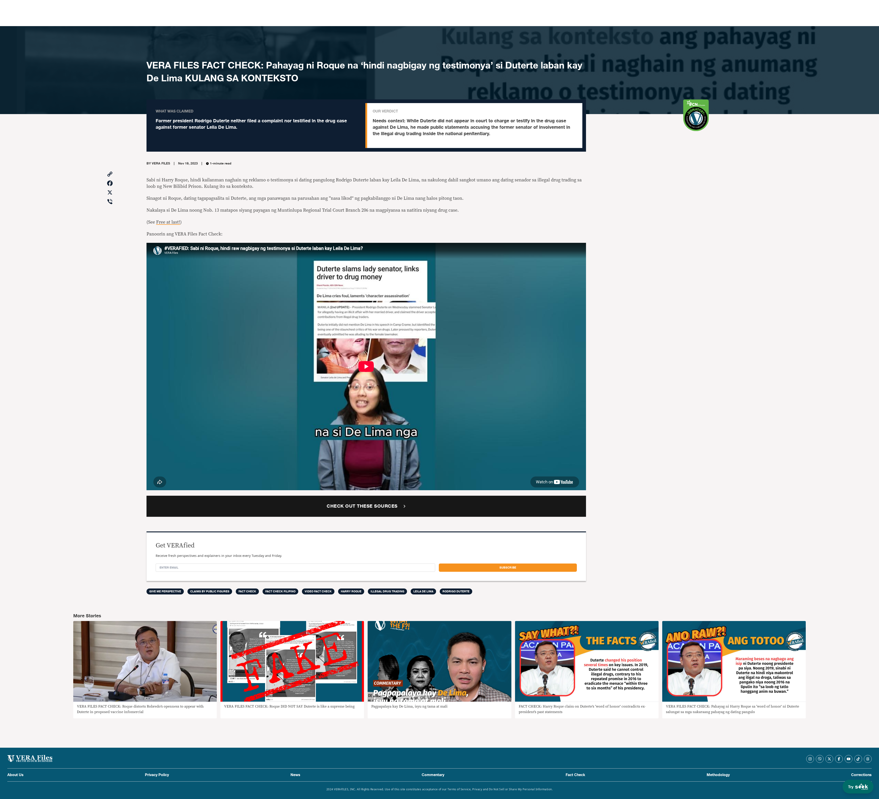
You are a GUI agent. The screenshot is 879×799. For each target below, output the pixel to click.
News (295, 775)
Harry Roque (351, 591)
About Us (15, 775)
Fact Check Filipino (280, 591)
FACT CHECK (247, 591)
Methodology (718, 775)
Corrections (861, 775)
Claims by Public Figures (209, 591)
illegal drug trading (387, 591)
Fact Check (575, 775)
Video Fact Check (318, 591)
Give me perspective (165, 591)
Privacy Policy (157, 775)
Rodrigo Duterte (455, 591)
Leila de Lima (423, 591)
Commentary (433, 775)
